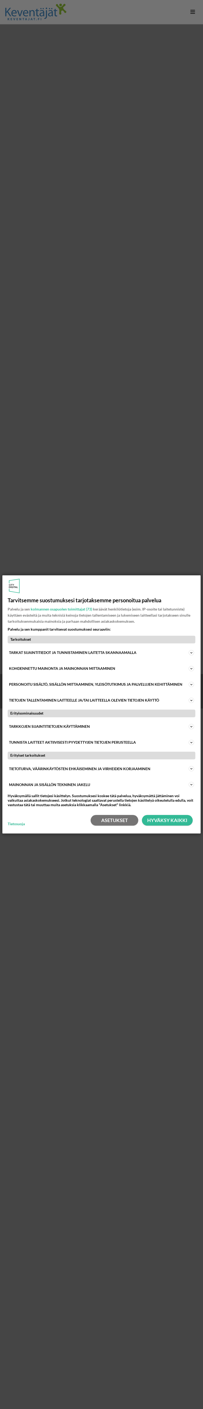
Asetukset (114, 820)
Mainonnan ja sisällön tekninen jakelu (49, 784)
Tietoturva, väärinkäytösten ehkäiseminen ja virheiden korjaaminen (79, 768)
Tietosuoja (16, 824)
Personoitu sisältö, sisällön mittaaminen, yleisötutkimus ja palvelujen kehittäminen (95, 684)
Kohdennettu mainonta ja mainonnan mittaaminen (62, 668)
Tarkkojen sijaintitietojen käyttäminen (49, 726)
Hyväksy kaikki (167, 820)
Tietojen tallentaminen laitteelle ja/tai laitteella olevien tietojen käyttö (84, 700)
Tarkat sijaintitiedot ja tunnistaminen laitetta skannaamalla (72, 652)
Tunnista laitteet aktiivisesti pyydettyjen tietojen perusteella (72, 742)
